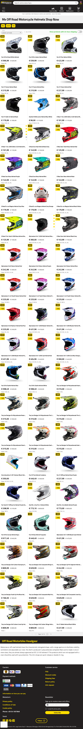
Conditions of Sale (9, 705)
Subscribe (57, 712)
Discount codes (50, 675)
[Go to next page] (47, 634)
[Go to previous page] (36, 634)
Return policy (50, 681)
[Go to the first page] (32, 634)
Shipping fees (50, 678)
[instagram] (4, 720)
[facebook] (13, 720)
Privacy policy (7, 701)
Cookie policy (7, 708)
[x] (7, 720)
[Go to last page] (51, 634)
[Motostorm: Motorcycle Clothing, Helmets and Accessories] (7, 3)
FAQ (46, 671)
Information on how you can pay (14, 693)
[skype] (10, 720)
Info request (49, 685)
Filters (40, 720)
